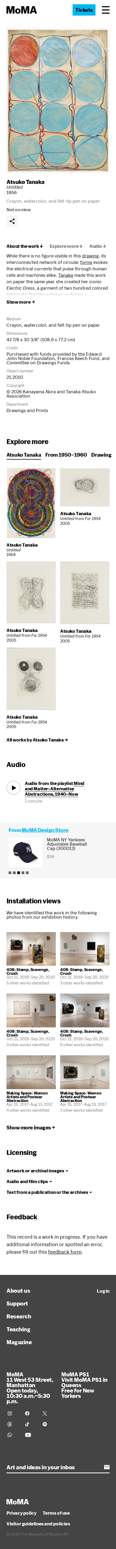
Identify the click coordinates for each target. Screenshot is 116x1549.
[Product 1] (10, 872)
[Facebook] (30, 1413)
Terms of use (56, 1513)
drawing (90, 255)
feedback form (64, 1252)
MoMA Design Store (45, 830)
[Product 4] (23, 872)
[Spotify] (48, 1424)
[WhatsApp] (13, 1435)
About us (18, 1290)
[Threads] (13, 1424)
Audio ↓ (97, 246)
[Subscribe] (107, 1467)
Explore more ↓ (66, 246)
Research (18, 1316)
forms (86, 262)
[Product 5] (27, 872)
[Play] (13, 788)
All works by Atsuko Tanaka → (37, 740)
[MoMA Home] (21, 10)
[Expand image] (58, 100)
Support (17, 1303)
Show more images (28, 1127)
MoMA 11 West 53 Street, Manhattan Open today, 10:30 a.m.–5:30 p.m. (29, 1387)
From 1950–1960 (66, 455)
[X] (48, 1413)
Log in (103, 1291)
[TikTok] (30, 1424)
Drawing (101, 455)
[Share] (12, 221)
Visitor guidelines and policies (38, 1524)
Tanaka (65, 275)
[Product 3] (18, 872)
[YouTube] (30, 1435)
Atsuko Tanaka (25, 182)
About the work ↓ (24, 246)
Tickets (84, 10)
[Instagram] (13, 1413)
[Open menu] (106, 10)
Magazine (19, 1342)
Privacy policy (21, 1513)
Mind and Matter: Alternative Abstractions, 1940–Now (54, 789)
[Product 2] (14, 872)
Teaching (18, 1329)
